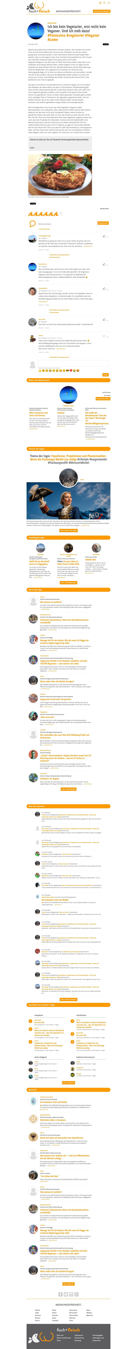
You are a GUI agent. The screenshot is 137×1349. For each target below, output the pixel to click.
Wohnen (72, 1318)
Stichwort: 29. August (49, 778)
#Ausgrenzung (34, 559)
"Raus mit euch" (47, 717)
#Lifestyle (83, 459)
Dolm (36, 1068)
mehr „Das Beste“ (68, 1083)
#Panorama (56, 35)
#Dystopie (57, 1135)
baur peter (42, 319)
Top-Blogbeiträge (36, 537)
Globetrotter (52, 23)
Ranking (78, 1340)
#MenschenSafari (58, 1117)
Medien (89, 1313)
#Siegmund (60, 696)
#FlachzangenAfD (58, 463)
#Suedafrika (60, 658)
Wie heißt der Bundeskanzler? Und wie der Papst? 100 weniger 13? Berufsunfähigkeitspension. (97, 418)
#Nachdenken (67, 408)
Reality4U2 (45, 854)
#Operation (39, 408)
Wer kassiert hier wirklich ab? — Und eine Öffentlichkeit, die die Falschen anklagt (65, 1157)
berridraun (79, 1068)
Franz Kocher (44, 656)
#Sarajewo (49, 1117)
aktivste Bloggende (40, 1057)
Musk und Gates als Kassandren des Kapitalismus (77, 885)
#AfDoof (58, 679)
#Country (66, 559)
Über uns (60, 1335)
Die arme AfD (39, 1022)
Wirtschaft (73, 1313)
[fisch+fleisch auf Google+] (76, 1294)
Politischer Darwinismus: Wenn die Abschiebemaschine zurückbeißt (64, 621)
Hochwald (43, 773)
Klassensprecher (45, 615)
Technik (38, 1315)
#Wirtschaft (89, 408)
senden (105, 375)
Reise (54, 1310)
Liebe (37, 1313)
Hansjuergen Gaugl (45, 236)
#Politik (32, 557)
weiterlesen (33, 429)
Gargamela (43, 712)
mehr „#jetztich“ (68, 1284)
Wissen (37, 1318)
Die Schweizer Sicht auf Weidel (55, 899)
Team (59, 1340)
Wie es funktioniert (64, 1338)
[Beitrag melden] (104, 208)
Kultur (37, 1321)
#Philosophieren (62, 410)
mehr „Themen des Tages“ (68, 530)
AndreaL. (43, 730)
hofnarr (42, 635)
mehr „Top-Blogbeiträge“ (68, 582)
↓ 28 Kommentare (54, 257)
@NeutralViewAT (45, 750)
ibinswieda (45, 829)
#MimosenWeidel (79, 463)
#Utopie (51, 1135)
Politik (37, 1310)
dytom (42, 1133)
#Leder (53, 39)
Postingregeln (98, 1335)
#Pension (96, 408)
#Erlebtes (71, 410)
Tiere (71, 1321)
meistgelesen (38, 1015)
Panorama (73, 1310)
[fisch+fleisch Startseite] (68, 7)
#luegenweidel (98, 459)
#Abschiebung (57, 617)
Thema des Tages (36, 449)
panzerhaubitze (45, 1115)
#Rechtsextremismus (57, 714)
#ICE (47, 617)
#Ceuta (48, 714)
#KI (47, 1135)
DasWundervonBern (48, 897)
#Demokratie (43, 559)
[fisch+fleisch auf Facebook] (60, 1294)
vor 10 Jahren (43, 238)
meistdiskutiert (81, 1015)
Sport (88, 1310)
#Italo (95, 557)
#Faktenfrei (64, 679)
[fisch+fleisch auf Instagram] (71, 1294)
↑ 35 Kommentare (44, 229)
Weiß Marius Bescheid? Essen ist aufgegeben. (39, 562)
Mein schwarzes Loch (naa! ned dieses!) (38, 414)
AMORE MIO (90, 559)
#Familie (32, 408)
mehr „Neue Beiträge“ (69, 789)
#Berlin (48, 1153)
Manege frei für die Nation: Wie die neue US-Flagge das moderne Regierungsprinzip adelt (64, 641)
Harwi (82, 480)
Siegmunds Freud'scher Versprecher (55, 699)
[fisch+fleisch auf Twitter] (66, 1294)
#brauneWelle (68, 696)
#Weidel (54, 1099)
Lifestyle (55, 1321)
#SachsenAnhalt (54, 599)
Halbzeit (60, 412)
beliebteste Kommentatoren (85, 1057)
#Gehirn (45, 408)
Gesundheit (73, 1315)
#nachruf (72, 559)
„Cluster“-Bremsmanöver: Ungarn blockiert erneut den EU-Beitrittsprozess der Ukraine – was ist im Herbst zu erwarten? (66, 758)
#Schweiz (49, 1099)
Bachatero (45, 952)
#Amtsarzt (103, 408)
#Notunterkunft (56, 1153)
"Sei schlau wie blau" (49, 1176)
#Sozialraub (38, 557)
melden (47, 249)
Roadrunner (44, 1150)
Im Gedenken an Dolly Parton (71, 952)
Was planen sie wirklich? (51, 602)
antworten (41, 249)
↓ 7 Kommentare (53, 312)
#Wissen (43, 638)
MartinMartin (43, 288)
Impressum (79, 1335)
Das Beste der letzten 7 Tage (42, 1005)
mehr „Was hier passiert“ (68, 999)
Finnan (41, 335)
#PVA (87, 410)
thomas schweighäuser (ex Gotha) (68, 555)
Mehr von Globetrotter (39, 380)
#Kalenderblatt (55, 776)
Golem (42, 597)
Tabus (54, 1313)
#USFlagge (49, 638)
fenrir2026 (45, 885)
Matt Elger (40, 554)
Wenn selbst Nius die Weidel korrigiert (57, 681)
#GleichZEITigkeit (66, 776)
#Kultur (60, 559)
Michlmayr (96, 554)
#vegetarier (75, 35)
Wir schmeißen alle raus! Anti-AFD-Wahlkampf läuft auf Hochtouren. (64, 736)
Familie (55, 1315)
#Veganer (92, 35)
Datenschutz (79, 1338)
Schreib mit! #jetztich (102, 11)
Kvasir (36, 1075)
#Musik (48, 776)
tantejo (78, 1074)
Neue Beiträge (35, 589)
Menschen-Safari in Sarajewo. (53, 1119)
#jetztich (33, 1090)
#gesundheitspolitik (55, 732)
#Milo (51, 617)
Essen (54, 1318)
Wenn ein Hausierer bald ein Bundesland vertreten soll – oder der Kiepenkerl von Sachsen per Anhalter (49, 1032)
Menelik (42, 694)
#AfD (47, 599)
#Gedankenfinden (35, 410)
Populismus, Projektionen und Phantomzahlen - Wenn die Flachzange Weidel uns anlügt (68, 457)
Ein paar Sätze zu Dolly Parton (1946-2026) (68, 562)
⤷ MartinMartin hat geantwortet (58, 255)
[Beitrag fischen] (103, 223)
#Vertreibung (68, 658)
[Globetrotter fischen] (103, 398)
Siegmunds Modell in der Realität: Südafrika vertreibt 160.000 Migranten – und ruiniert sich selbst (63, 662)
